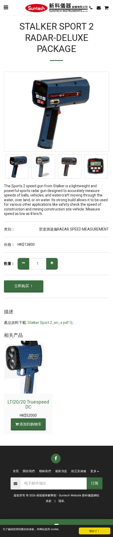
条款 (49, 501)
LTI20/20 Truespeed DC (28, 404)
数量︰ (9, 263)
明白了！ (94, 531)
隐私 (61, 501)
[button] (5, 7)
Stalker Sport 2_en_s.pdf (48, 322)
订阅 (94, 483)
